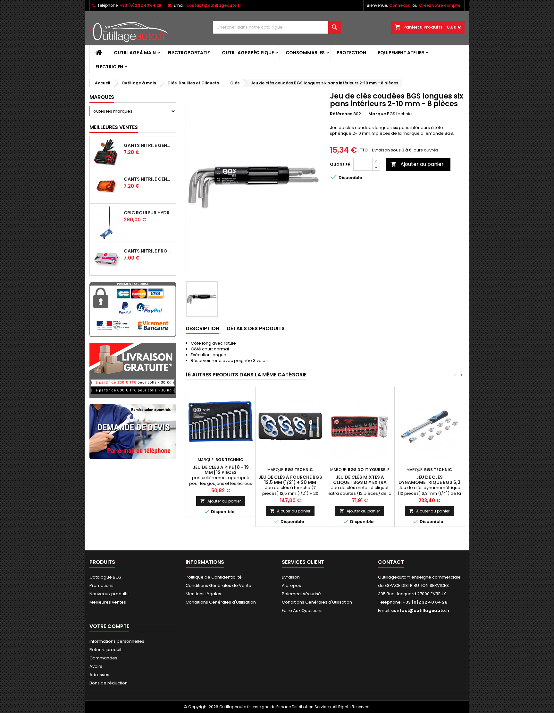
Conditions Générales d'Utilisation (221, 602)
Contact (391, 562)
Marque (377, 114)
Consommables (305, 52)
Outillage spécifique (248, 52)
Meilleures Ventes (113, 127)
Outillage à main (135, 52)
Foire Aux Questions (302, 610)
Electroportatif (189, 52)
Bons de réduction (108, 683)
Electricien (109, 67)
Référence (341, 114)
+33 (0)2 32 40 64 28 (140, 5)
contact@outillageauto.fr (214, 5)
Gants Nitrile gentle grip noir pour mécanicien (148, 145)
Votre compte (109, 626)
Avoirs (95, 666)
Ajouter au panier (417, 164)
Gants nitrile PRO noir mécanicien (148, 250)
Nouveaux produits (109, 594)
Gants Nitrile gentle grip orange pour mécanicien (148, 179)
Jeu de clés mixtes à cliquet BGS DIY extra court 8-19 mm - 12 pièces (359, 482)
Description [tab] (202, 328)
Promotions (101, 585)
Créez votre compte (439, 5)
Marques (101, 97)
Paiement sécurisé (301, 594)
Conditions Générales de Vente (218, 585)
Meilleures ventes (107, 602)
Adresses (99, 675)
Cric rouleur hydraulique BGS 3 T (148, 212)
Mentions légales (203, 594)
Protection (351, 52)
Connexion (400, 5)
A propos (291, 585)
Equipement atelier (401, 52)
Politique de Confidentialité (214, 577)
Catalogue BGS (105, 577)
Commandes (103, 658)
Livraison (291, 577)
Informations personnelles (116, 641)
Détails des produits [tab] (256, 328)
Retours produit (105, 650)
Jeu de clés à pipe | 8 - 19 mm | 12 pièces (221, 470)
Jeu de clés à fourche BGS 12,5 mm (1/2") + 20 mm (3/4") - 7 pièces (290, 482)
